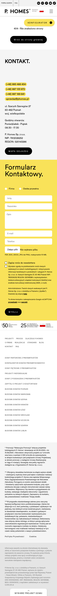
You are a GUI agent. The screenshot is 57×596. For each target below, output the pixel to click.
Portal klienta (6, 3)
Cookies (33, 536)
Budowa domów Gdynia (16, 399)
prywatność (12, 302)
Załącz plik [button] (12, 250)
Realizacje (20, 342)
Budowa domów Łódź (15, 410)
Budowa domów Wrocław (17, 415)
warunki (24, 302)
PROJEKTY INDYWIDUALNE (16, 373)
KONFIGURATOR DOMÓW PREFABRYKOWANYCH (25, 363)
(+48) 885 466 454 (16, 84)
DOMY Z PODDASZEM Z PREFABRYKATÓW (22, 379)
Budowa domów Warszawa (17, 394)
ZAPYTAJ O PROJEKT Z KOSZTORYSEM (21, 384)
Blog (41, 342)
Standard (32, 342)
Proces (19, 338)
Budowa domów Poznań (16, 389)
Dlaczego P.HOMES (34, 338)
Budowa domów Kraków (16, 405)
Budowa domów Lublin (16, 431)
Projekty (9, 338)
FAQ (16, 3)
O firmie (8, 342)
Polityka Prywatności (14, 536)
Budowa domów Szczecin (17, 420)
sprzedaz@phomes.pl (17, 99)
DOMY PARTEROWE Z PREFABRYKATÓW (21, 358)
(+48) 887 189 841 (15, 94)
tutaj (25, 294)
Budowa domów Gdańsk (16, 425)
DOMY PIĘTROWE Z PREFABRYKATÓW (20, 368)
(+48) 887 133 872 (15, 89)
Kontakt (9, 346)
